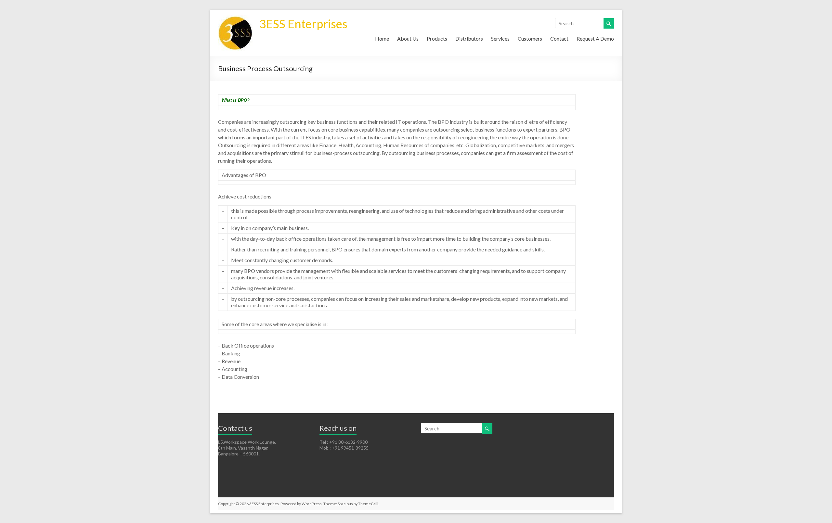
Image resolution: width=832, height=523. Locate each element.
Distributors (469, 38)
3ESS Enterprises (303, 24)
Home (382, 38)
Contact (559, 38)
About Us (408, 38)
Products (437, 38)
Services (500, 38)
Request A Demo (595, 38)
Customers (530, 38)
